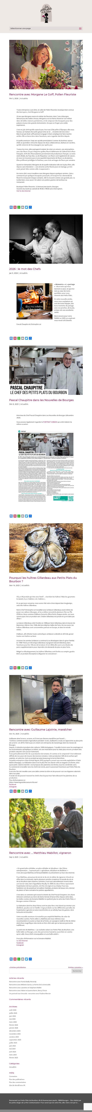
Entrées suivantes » (75, 967)
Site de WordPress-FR (17, 1085)
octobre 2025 (14, 1037)
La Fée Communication (32, 1103)
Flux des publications (16, 1079)
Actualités (24, 98)
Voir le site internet (24, 191)
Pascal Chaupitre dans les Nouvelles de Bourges (41, 400)
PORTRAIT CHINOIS (50, 422)
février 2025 (13, 1057)
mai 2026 (12, 1019)
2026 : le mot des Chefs (25, 269)
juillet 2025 (13, 1043)
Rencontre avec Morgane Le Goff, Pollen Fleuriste (42, 94)
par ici (75, 1103)
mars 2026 (13, 1022)
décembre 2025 (14, 1031)
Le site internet (22, 941)
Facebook (12, 784)
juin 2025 (12, 1046)
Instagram (13, 787)
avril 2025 (12, 1052)
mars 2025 (13, 1055)
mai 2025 (12, 1049)
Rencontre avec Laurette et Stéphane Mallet (25, 988)
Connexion (13, 1076)
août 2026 (12, 1010)
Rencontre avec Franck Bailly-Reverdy (22, 981)
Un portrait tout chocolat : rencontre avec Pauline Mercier (30, 993)
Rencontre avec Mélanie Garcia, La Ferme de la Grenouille (29, 985)
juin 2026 (12, 1016)
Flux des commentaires (17, 1082)
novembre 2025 (14, 1034)
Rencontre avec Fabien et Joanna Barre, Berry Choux (28, 990)
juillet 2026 (13, 1013)
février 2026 (13, 1025)
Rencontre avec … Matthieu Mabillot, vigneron (40, 853)
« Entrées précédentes (17, 967)
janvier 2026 (13, 1028)
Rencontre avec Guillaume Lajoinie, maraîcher (40, 729)
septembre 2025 (15, 1040)
